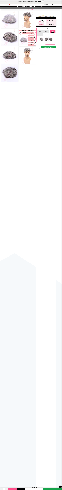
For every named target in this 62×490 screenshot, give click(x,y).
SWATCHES (19, 6)
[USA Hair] (12, 4)
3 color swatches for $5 (30, 9)
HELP (43, 6)
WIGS (38, 6)
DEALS (41, 6)
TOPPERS (34, 6)
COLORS (23, 6)
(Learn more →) (29, 1)
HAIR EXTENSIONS (29, 6)
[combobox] (30, 4)
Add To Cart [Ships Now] (48, 47)
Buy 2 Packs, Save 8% (50, 44)
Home (11, 7)
